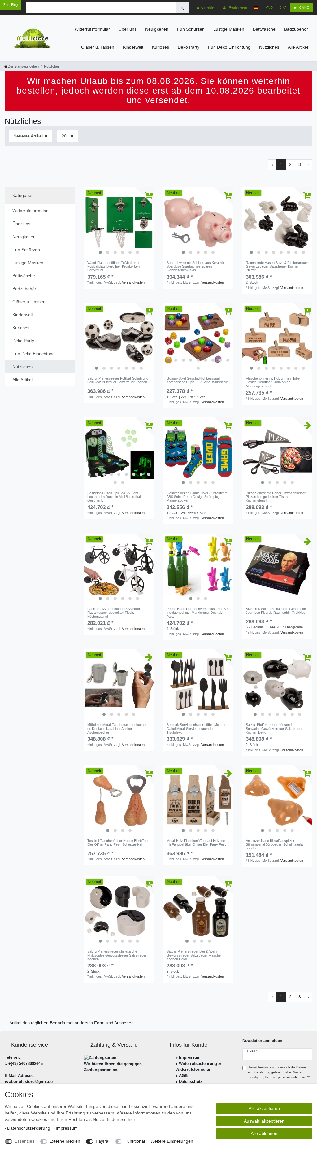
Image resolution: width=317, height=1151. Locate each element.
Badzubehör (296, 29)
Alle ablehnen (264, 1133)
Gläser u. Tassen (97, 47)
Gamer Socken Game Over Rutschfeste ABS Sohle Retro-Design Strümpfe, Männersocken (197, 497)
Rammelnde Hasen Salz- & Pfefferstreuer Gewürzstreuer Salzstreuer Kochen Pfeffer (277, 266)
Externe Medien (64, 1141)
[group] (119, 222)
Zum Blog (10, 5)
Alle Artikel (298, 47)
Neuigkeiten (156, 29)
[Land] (256, 7)
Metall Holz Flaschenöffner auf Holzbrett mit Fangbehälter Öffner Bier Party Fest (197, 842)
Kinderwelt (133, 47)
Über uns (128, 29)
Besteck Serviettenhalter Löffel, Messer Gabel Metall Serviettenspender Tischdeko (196, 728)
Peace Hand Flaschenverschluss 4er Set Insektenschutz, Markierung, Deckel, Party (197, 612)
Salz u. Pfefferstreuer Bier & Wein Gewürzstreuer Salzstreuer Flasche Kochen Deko (194, 955)
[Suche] (182, 7)
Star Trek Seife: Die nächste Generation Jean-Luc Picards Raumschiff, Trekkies (276, 610)
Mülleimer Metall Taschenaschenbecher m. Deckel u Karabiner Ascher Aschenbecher (117, 728)
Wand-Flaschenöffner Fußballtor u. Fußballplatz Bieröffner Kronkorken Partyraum (113, 266)
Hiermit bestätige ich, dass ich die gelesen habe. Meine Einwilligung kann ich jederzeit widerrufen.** (279, 1072)
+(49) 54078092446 (25, 1063)
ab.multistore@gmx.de (31, 1081)
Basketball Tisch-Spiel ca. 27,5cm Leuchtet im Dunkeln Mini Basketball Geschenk (114, 497)
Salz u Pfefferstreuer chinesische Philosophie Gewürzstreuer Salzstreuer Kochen (116, 955)
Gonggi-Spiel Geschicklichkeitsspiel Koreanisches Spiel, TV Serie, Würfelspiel (197, 380)
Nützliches (269, 47)
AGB (183, 1075)
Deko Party (188, 47)
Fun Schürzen (191, 29)
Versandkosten (133, 282)
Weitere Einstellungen (171, 1141)
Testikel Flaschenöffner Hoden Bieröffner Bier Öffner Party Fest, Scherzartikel (118, 842)
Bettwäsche (264, 29)
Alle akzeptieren (264, 1108)
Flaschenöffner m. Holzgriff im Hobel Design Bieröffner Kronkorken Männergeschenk (273, 382)
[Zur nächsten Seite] (308, 164)
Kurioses (160, 47)
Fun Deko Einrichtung (229, 47)
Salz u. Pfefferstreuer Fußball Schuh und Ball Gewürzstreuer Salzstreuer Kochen (117, 380)
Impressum (190, 1057)
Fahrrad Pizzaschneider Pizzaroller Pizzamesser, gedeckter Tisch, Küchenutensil (113, 612)
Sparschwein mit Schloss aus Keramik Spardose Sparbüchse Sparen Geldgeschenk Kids (195, 266)
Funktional (134, 1141)
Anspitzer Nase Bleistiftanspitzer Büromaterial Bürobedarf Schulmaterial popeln (274, 844)
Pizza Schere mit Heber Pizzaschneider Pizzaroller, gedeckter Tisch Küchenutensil (276, 497)
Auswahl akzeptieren (264, 1120)
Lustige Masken (228, 29)
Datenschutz (190, 1081)
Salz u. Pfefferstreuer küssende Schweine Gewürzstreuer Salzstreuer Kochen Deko (274, 728)
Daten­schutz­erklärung (29, 1128)
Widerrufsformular (92, 29)
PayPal (102, 1141)
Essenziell (24, 1141)
